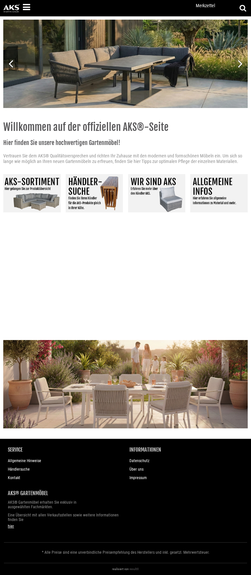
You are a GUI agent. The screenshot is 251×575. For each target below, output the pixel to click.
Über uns (136, 469)
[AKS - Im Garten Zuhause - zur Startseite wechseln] (11, 8)
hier (11, 526)
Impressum (138, 478)
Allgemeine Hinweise (24, 460)
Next (240, 63)
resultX (134, 569)
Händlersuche (19, 469)
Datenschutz (139, 460)
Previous (11, 63)
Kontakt (14, 478)
